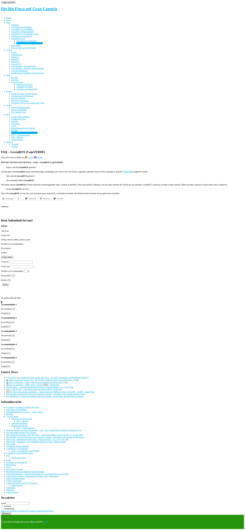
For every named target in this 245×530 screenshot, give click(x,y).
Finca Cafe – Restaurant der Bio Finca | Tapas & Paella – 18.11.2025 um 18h (37, 439)
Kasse (8, 460)
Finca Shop (15, 45)
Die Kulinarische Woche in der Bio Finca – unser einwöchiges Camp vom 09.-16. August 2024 (44, 435)
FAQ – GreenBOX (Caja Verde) (29, 43)
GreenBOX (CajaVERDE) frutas (24, 34)
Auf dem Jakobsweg (19, 71)
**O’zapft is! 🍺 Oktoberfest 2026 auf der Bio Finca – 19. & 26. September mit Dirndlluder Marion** (47, 377)
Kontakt (14, 121)
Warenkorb (10, 488)
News (8, 20)
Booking (9, 414)
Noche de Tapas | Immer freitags (24, 94)
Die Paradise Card (18, 112)
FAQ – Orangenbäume (20, 135)
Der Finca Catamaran (19, 101)
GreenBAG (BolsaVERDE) (22, 32)
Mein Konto (11, 465)
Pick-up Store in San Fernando (23, 48)
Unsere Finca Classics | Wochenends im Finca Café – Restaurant (32, 476)
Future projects (17, 140)
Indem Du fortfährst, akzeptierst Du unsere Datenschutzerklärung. (27, 511)
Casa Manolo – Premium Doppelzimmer (27, 68)
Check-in (4, 262)
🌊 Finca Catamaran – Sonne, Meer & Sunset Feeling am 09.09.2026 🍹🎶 (37, 382)
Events (9, 91)
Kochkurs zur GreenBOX (21, 36)
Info (7, 114)
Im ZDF (14, 78)
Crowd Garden (17, 82)
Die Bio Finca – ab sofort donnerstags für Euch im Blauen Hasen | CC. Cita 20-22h (39, 387)
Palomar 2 (15, 59)
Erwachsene (6, 276)
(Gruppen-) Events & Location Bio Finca (27, 103)
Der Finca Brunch (18, 98)
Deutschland (9, 509)
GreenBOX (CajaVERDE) (22, 29)
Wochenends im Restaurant (22, 96)
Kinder (4, 280)
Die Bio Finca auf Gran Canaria (29, 8)
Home (8, 18)
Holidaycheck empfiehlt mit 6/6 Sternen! (27, 73)
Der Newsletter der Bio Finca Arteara (21, 432)
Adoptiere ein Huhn (24, 87)
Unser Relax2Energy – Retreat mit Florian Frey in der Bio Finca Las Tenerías (37, 474)
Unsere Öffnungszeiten (20, 107)
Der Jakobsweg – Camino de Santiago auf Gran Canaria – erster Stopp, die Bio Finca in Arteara (44, 396)
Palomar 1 (15, 57)
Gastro (8, 105)
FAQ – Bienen (17, 137)
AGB (13, 126)
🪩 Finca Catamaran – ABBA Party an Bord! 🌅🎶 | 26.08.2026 (32, 385)
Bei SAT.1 (15, 80)
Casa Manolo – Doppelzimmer (23, 66)
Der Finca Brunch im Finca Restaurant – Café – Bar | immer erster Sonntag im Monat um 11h (43, 430)
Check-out (5, 266)
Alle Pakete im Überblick (21, 27)
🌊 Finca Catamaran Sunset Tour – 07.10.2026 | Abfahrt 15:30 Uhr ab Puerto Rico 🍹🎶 (42, 380)
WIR (8, 75)
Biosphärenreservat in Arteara (23, 128)
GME (46, 522)
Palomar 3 (15, 61)
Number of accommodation (12, 271)
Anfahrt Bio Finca (18, 119)
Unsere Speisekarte (19, 110)
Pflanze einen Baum (24, 84)
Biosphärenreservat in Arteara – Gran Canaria (24, 412)
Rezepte (14, 130)
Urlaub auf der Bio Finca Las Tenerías (21, 483)
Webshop (15, 25)
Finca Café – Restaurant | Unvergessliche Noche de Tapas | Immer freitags (36, 442)
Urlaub (9, 50)
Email (3, 503)
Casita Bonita (16, 55)
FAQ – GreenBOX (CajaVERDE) (25, 451)
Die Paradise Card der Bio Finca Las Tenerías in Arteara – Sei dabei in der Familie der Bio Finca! (45, 394)
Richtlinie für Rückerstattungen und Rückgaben (25, 472)
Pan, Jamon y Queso (14, 469)
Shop (8, 22)
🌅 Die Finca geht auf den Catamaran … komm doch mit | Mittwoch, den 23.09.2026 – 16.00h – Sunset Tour (50, 392)
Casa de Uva (16, 64)
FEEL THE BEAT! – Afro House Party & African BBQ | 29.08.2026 (34, 389)
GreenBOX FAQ (18, 39)
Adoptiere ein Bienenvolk (26, 89)
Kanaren (7, 506)
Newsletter (15, 124)
